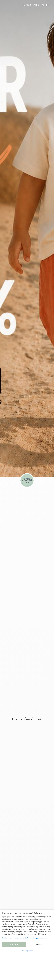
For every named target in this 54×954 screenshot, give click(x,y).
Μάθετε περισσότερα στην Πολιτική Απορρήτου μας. (24, 938)
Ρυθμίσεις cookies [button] (27, 950)
